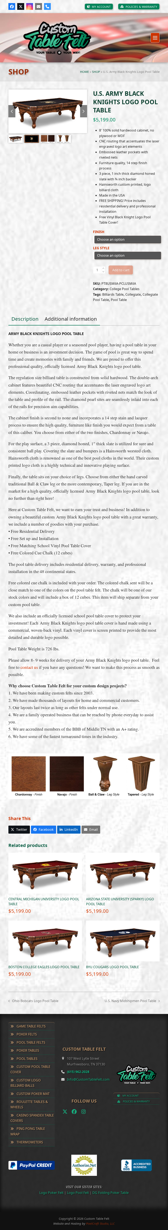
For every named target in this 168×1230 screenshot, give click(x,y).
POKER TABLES (27, 1050)
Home (84, 72)
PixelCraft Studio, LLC (100, 1223)
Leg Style (101, 248)
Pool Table (119, 299)
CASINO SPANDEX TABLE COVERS (32, 1118)
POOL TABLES (26, 1058)
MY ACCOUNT (130, 1095)
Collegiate (133, 294)
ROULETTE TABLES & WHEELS (29, 1104)
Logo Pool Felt (78, 1192)
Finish (98, 232)
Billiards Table (113, 294)
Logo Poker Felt (51, 1192)
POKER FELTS (26, 1034)
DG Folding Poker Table (110, 1192)
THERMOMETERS (29, 1142)
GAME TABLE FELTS (31, 1026)
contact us (29, 667)
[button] (155, 38)
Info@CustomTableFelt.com (88, 1079)
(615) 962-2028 (78, 1072)
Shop (96, 72)
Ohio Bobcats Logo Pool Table (33, 1001)
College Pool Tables (125, 289)
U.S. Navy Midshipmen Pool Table (130, 1001)
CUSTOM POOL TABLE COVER (30, 1069)
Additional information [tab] (71, 318)
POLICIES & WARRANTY (136, 1101)
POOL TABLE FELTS (30, 1042)
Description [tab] (25, 318)
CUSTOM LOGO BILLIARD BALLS (25, 1083)
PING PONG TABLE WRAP (27, 1131)
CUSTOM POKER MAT (33, 1094)
